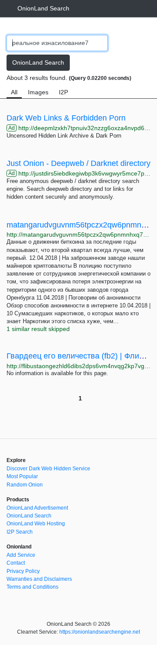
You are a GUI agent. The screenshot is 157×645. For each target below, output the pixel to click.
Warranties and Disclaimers (39, 579)
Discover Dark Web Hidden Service (48, 468)
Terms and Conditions (32, 587)
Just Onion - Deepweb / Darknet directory (78, 163)
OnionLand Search (43, 8)
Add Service (21, 555)
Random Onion (25, 484)
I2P (63, 92)
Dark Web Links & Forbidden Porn (66, 118)
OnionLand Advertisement (37, 507)
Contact (16, 563)
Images (38, 92)
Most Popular (22, 476)
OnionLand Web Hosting (36, 523)
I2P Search (20, 532)
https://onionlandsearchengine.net (99, 632)
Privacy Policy (23, 571)
